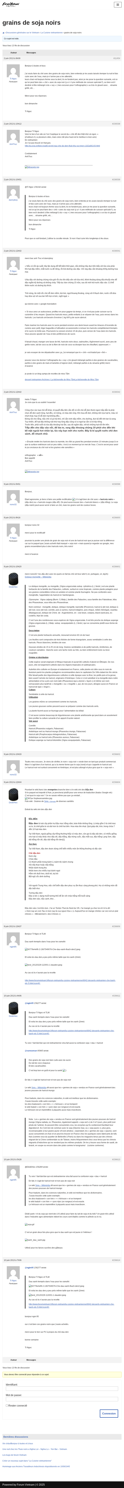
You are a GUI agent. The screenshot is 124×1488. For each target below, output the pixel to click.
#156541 (116, 251)
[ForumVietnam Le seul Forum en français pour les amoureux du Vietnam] (12, 4)
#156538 (116, 124)
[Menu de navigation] (118, 4)
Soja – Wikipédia (38, 1087)
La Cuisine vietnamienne (52, 33)
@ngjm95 (29, 1003)
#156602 (116, 754)
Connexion (109, 1413)
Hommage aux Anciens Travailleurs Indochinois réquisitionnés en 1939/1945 (36, 1466)
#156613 (116, 1159)
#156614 (116, 1260)
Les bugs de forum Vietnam (14, 1455)
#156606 (116, 926)
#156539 (116, 179)
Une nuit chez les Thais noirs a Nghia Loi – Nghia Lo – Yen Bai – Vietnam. (34, 1449)
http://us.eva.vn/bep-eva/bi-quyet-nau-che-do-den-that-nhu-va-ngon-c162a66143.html (62, 146)
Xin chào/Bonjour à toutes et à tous (17, 1443)
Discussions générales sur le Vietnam (22, 33)
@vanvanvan (31, 1051)
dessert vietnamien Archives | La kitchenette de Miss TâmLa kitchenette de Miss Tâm (62, 379)
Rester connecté (17, 1405)
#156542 (116, 392)
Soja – (50, 801)
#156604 (116, 782)
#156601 (116, 566)
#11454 (117, 58)
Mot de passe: (14, 1395)
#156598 (116, 484)
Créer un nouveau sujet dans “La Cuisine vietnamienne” (27, 1461)
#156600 (116, 517)
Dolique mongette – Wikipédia (38, 577)
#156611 (116, 996)
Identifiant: (12, 1384)
